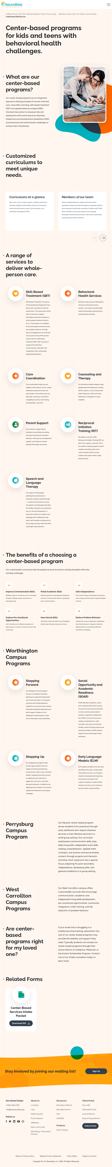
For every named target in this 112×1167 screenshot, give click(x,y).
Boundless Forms (64, 1110)
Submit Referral (88, 1114)
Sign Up (96, 1071)
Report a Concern (89, 1156)
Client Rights (72, 1156)
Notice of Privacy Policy (25, 1156)
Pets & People (62, 1130)
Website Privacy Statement (50, 1156)
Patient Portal (90, 1126)
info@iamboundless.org (15, 1110)
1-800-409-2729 (12, 1105)
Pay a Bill (86, 1105)
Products (61, 1125)
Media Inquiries (37, 1114)
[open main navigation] (108, 4)
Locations (35, 1105)
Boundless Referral (64, 1105)
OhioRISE (60, 1118)
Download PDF (19, 1023)
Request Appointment (91, 1118)
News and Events (38, 1127)
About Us (35, 1101)
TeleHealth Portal (89, 1110)
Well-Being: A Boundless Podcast (41, 1132)
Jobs (33, 1110)
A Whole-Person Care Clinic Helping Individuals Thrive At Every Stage (31, 14)
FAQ (58, 1114)
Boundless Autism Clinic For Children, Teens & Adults (78, 14)
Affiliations (35, 1123)
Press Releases (37, 1118)
